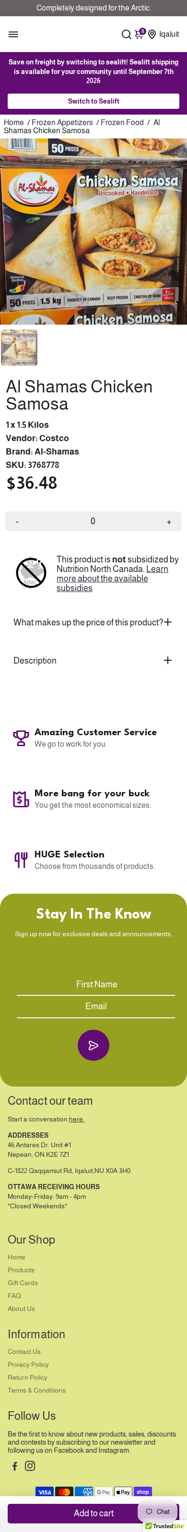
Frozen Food (122, 122)
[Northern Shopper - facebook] (15, 1467)
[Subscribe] (93, 1045)
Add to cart (94, 1513)
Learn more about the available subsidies (112, 578)
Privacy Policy (28, 1364)
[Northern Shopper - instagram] (30, 1467)
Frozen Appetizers (62, 122)
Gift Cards (23, 1283)
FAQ (14, 1296)
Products (21, 1270)
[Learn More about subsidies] (31, 574)
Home (14, 122)
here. (76, 1119)
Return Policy (27, 1377)
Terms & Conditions (37, 1390)
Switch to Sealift (93, 101)
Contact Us (24, 1351)
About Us (21, 1308)
